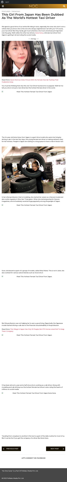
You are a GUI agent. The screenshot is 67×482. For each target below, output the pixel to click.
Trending (15, 11)
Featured (6, 11)
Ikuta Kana (39, 33)
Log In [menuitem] (7, 2)
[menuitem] (2, 2)
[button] (3, 6)
